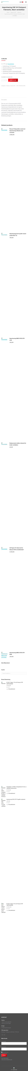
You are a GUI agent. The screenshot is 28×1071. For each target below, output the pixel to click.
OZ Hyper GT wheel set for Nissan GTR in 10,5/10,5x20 (17, 548)
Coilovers (8, 85)
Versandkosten (11, 63)
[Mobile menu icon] (26, 2)
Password (3, 1047)
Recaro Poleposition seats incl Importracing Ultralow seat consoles (17, 130)
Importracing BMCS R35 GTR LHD (17, 339)
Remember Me (5, 1052)
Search (25, 673)
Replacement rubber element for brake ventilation (18, 444)
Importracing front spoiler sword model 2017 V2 (18, 234)
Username (3, 1041)
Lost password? (4, 1058)
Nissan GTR (12, 85)
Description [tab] (4, 99)
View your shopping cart (6, 1059)
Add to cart (13, 80)
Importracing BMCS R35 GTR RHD (17, 653)
